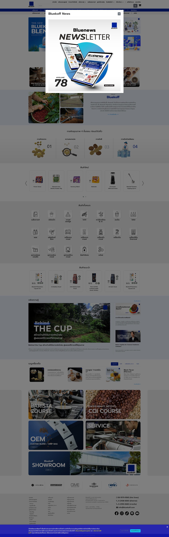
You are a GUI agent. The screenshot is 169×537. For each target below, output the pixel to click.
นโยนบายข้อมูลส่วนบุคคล (82, 531)
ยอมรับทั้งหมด (135, 531)
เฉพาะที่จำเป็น (125, 531)
